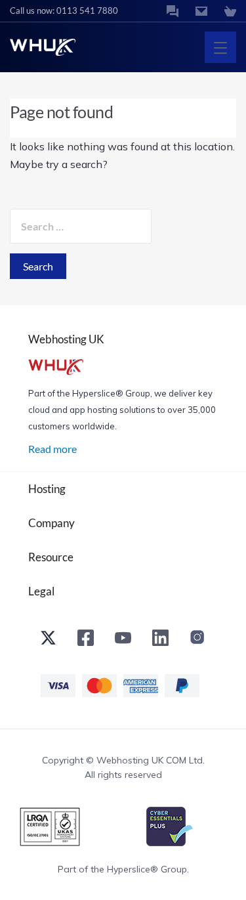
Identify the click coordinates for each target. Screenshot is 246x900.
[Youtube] (123, 641)
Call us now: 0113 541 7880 (64, 10)
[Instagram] (197, 641)
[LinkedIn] (160, 641)
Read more (52, 448)
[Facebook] (85, 641)
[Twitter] (48, 641)
